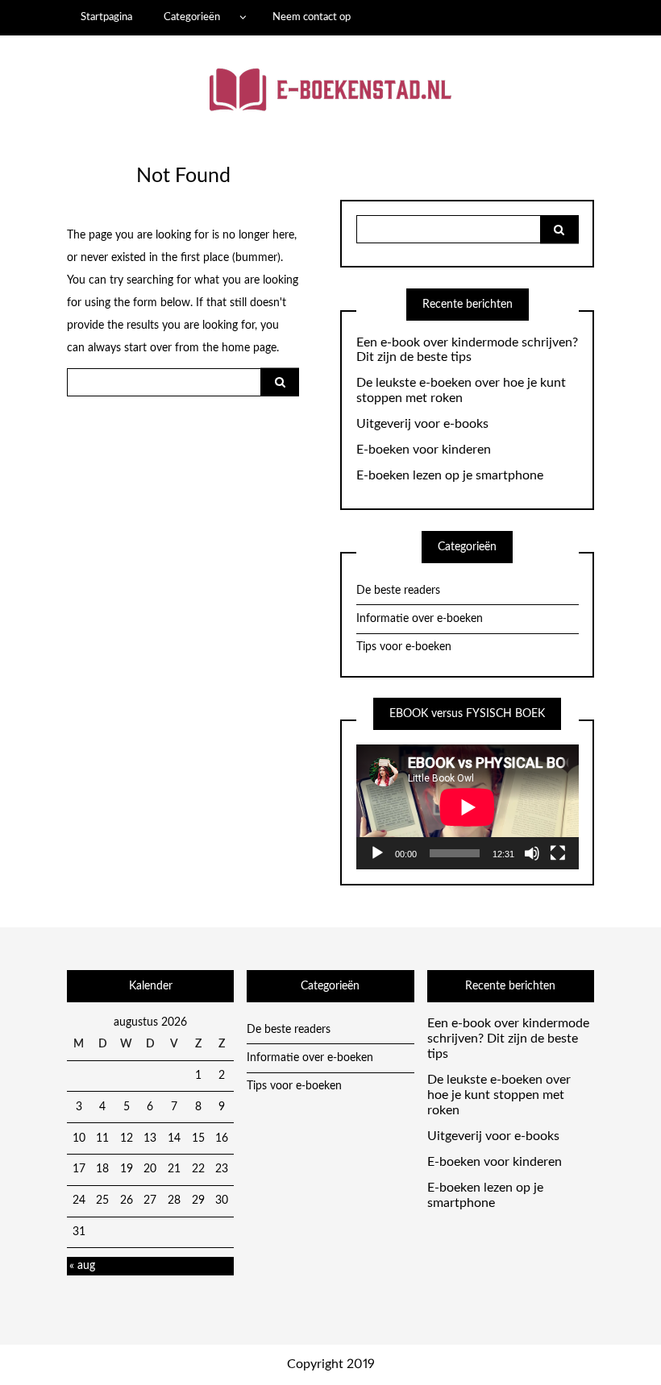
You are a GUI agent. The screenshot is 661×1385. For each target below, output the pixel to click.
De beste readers (398, 590)
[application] (467, 806)
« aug (82, 1265)
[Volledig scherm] (558, 853)
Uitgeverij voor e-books (422, 423)
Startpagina (106, 17)
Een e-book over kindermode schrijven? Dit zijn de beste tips (467, 350)
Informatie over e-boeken (419, 618)
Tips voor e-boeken (403, 647)
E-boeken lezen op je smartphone (449, 475)
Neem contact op (311, 17)
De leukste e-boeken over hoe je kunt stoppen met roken (461, 390)
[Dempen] (532, 853)
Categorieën (192, 17)
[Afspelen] (377, 853)
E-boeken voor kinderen (423, 449)
